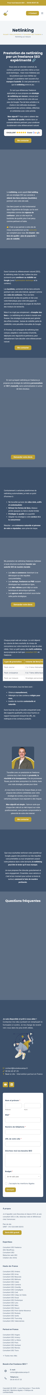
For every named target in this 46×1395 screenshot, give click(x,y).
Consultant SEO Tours (11, 1350)
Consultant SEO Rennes (11, 1348)
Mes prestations (15, 34)
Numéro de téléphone (15, 1127)
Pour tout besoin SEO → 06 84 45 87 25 (23, 3)
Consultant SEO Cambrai (12, 1285)
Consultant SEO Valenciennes (13, 1321)
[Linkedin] (11, 1084)
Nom (26, 1109)
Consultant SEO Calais (11, 1282)
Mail (7, 1115)
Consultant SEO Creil (10, 1292)
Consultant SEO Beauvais (12, 1277)
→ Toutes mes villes (10, 1356)
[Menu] (42, 13)
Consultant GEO (8, 1252)
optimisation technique (24, 280)
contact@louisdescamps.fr (19, 1372)
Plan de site (7, 1224)
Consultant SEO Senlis (11, 1316)
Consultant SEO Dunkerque (13, 1300)
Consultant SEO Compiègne (13, 1290)
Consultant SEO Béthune (12, 1279)
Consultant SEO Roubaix (12, 1313)
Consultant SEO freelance (32, 34)
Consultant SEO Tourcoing (12, 1318)
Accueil (5, 34)
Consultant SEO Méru (10, 1305)
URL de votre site (13, 1139)
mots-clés (33, 230)
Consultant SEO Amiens (11, 1272)
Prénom (8, 1109)
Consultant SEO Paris (10, 1343)
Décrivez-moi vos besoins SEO (18, 1151)
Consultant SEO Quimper (12, 1345)
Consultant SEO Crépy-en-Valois (14, 1295)
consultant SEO (31, 652)
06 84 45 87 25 (16, 1379)
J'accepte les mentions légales (21, 1183)
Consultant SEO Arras (11, 1274)
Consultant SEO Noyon (11, 1308)
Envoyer (10, 1190)
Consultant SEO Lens (10, 1303)
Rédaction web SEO (10, 1255)
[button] (23, 132)
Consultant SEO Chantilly (12, 1287)
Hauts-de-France (10, 1266)
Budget (9, 1171)
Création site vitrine (10, 1258)
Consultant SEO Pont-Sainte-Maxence (17, 1310)
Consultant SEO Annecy (11, 1337)
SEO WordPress (8, 1250)
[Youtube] (5, 1084)
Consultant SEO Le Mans (12, 1340)
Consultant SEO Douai (11, 1298)
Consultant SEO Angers (11, 1335)
